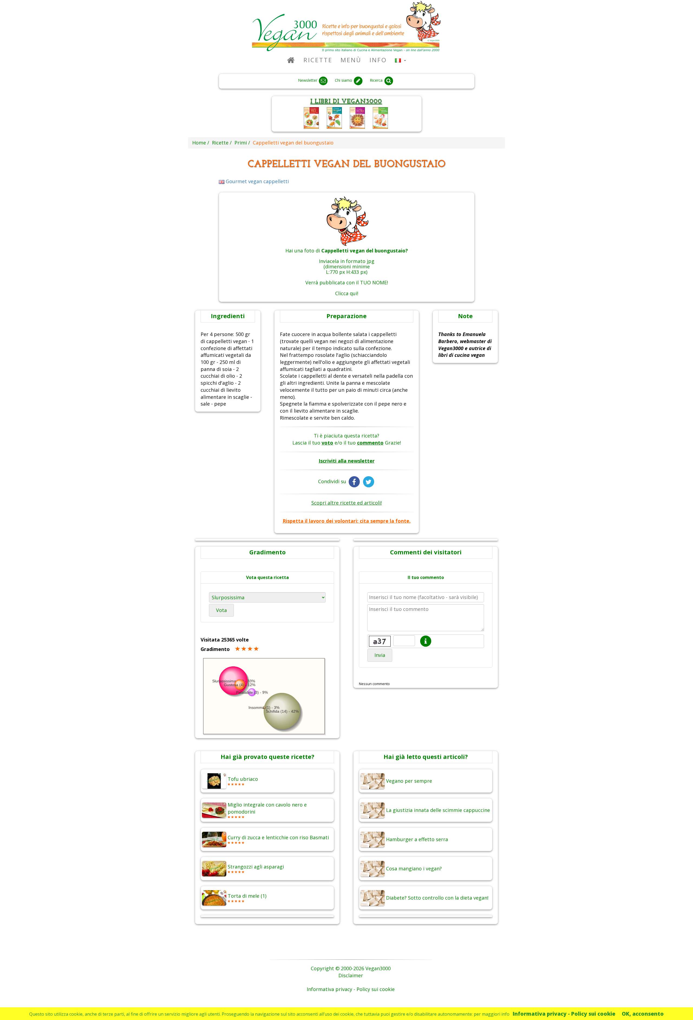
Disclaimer (350, 975)
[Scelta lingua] (400, 60)
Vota (221, 610)
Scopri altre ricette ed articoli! (346, 502)
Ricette (317, 60)
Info (378, 60)
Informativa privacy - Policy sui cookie (564, 1013)
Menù (351, 60)
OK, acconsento (643, 1013)
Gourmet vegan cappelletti (256, 181)
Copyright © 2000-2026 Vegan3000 (351, 968)
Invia (379, 655)
